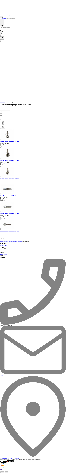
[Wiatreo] (33, 14)
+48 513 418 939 (3, 18)
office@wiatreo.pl (3, 375)
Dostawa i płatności (3, 241)
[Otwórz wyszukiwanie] (0, 41)
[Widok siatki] (3, 124)
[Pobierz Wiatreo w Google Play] (10, 462)
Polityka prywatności (18, 241)
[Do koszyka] (0, 147)
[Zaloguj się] (0, 36)
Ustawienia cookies (26, 241)
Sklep (4, 102)
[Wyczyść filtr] (3, 127)
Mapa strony (9, 241)
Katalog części (7, 245)
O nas (1, 15)
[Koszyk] (33, 101)
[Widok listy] (3, 122)
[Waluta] (2, 38)
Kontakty (4, 15)
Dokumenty (13, 241)
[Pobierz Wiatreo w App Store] (3, 462)
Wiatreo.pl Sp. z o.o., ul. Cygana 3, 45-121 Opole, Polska (9, 458)
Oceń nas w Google (3, 254)
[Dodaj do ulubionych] (0, 139)
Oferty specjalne (14, 15)
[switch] (33, 117)
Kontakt (1, 245)
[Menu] (0, 34)
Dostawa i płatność (9, 15)
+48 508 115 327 (3, 325)
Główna (1, 102)
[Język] (0, 40)
